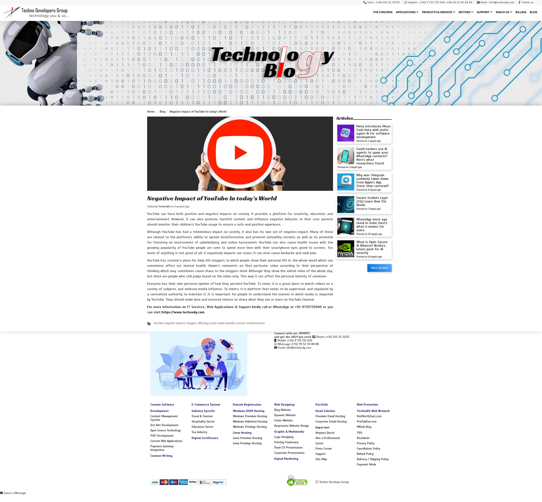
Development (159, 411)
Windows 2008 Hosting (248, 411)
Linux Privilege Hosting (247, 443)
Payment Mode (366, 464)
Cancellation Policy (368, 448)
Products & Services (437, 12)
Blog (533, 12)
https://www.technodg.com (183, 312)
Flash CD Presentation (288, 447)
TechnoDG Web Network (373, 411)
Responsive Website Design (291, 426)
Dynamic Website (285, 415)
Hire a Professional (327, 438)
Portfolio (321, 404)
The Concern (383, 12)
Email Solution (325, 411)
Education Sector (202, 427)
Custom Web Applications (166, 441)
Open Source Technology (165, 430)
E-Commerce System (206, 404)
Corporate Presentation (289, 453)
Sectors (465, 12)
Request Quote (325, 433)
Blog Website (282, 410)
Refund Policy (365, 454)
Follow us (528, 2)
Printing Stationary (286, 442)
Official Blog (364, 427)
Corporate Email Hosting (331, 421)
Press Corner (323, 448)
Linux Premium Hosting (247, 438)
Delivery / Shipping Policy (373, 459)
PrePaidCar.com (366, 421)
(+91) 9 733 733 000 (432, 2)
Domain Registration (247, 404)
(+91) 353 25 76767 (388, 2)
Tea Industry (199, 432)
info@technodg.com (501, 2)
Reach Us (503, 12)
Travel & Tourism (202, 416)
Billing (521, 12)
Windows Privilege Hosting (250, 427)
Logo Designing (283, 437)
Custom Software (162, 404)
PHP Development (162, 435)
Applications (406, 12)
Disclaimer (363, 438)
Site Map (321, 459)
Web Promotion (367, 404)
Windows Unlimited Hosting (250, 421)
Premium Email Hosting (330, 416)
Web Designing (284, 404)
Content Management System (164, 418)
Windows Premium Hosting (250, 416)
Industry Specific (203, 411)
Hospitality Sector (203, 421)
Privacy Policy (366, 443)
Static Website (283, 420)
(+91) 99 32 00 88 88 (459, 2)
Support (483, 12)
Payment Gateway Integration (162, 448)
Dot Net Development (164, 425)
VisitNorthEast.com (369, 416)
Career (319, 443)
